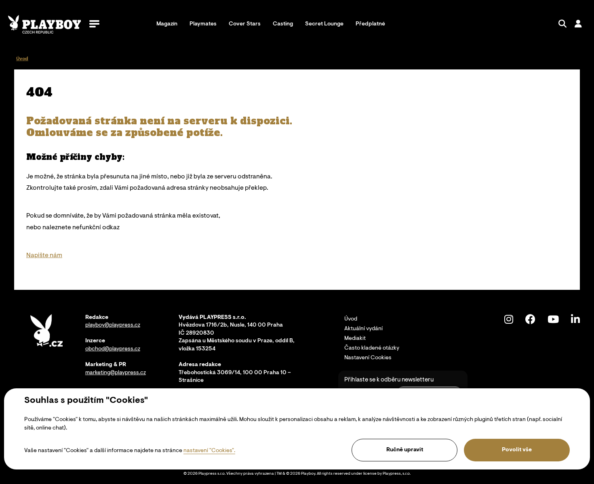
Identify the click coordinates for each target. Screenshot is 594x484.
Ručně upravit (404, 450)
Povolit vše (517, 450)
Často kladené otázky (371, 348)
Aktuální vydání (363, 329)
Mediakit (355, 339)
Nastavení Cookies (368, 358)
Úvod (350, 319)
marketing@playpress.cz (115, 373)
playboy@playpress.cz (112, 325)
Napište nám (44, 255)
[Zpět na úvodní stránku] (44, 24)
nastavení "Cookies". (209, 451)
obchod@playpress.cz (112, 349)
